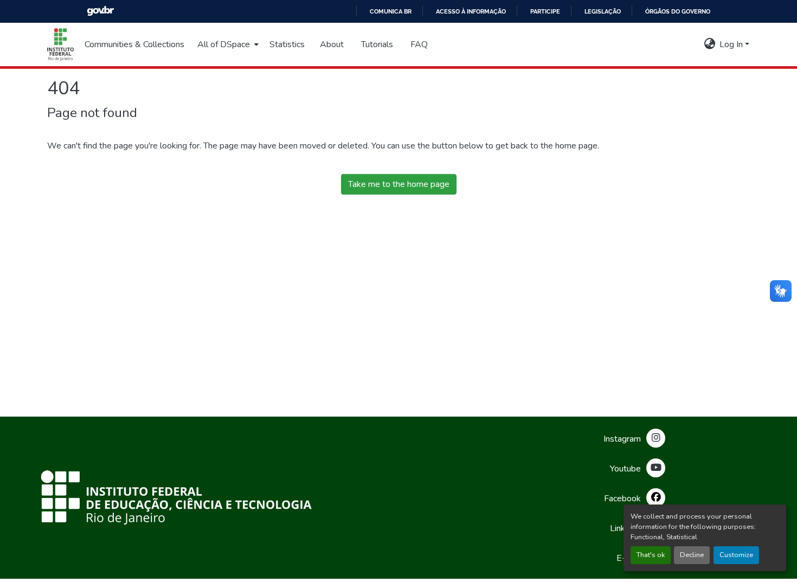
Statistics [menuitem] (287, 44)
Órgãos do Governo (677, 11)
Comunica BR (391, 11)
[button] (60, 44)
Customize (736, 555)
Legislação (602, 11)
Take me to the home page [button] (398, 184)
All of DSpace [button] (223, 44)
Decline (692, 555)
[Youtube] (655, 467)
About (332, 44)
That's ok (651, 555)
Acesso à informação (471, 11)
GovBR (100, 11)
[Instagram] (655, 438)
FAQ (419, 44)
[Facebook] (655, 497)
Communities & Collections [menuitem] (134, 44)
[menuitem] (227, 44)
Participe (545, 11)
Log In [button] (732, 44)
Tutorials (377, 44)
